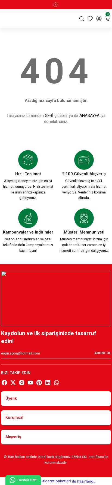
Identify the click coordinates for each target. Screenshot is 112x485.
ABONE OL (102, 353)
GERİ (49, 115)
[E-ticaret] (55, 481)
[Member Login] (99, 18)
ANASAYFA (89, 115)
